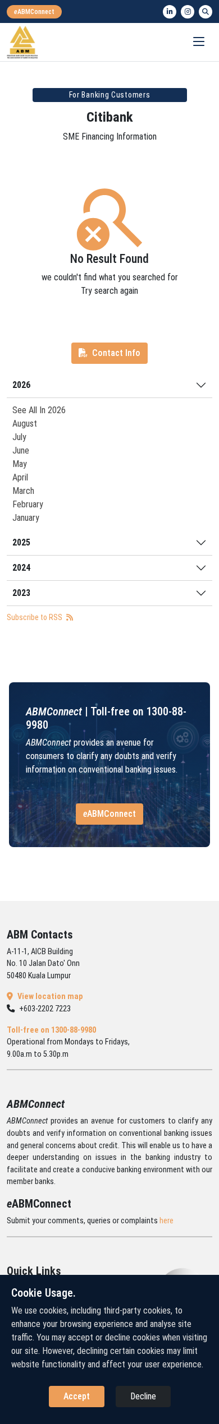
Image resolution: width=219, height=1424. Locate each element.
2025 (21, 542)
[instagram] (187, 12)
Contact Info (116, 353)
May (19, 464)
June (20, 450)
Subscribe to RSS (35, 617)
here (166, 1221)
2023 (21, 593)
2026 (21, 385)
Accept (76, 1396)
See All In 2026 (39, 410)
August (24, 423)
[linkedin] (169, 12)
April (20, 477)
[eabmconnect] (34, 12)
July (19, 437)
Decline (143, 1396)
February (27, 504)
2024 (21, 567)
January (25, 517)
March (23, 491)
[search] (205, 12)
